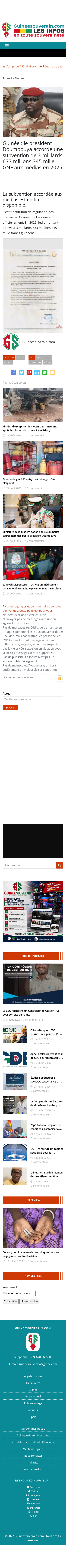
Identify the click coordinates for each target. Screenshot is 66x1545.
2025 (38, 357)
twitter (35, 1491)
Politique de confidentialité (33, 1435)
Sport (33, 1417)
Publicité (33, 1462)
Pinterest (35, 1507)
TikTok (35, 1511)
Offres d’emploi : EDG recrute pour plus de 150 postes (45, 1034)
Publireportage (33, 1403)
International (33, 1396)
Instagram (34, 1495)
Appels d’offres (33, 1376)
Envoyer (10, 707)
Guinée (19, 78)
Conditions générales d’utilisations (33, 1442)
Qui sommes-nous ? (33, 1428)
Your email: (10, 1287)
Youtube (35, 1503)
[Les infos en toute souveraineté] (33, 30)
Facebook (34, 1487)
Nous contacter (33, 1455)
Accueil (7, 78)
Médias (47, 362)
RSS (35, 1516)
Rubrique (33, 1410)
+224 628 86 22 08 (40, 1357)
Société (7, 362)
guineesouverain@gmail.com (38, 1364)
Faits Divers (33, 1383)
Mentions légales (33, 1449)
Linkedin (35, 1499)
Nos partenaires (33, 1469)
